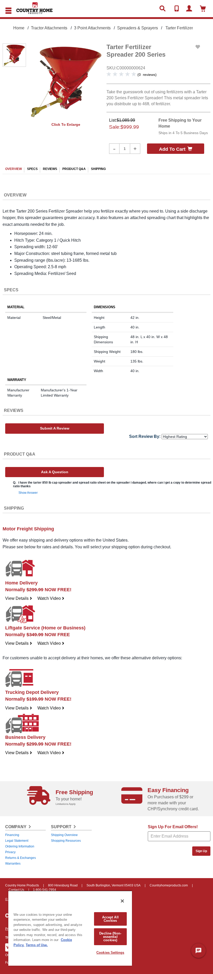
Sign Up (201, 851)
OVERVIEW (13, 169)
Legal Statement (16, 841)
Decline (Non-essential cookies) (110, 936)
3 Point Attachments (92, 28)
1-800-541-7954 (44, 890)
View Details (18, 598)
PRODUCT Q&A (74, 169)
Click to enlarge (65, 124)
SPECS (32, 169)
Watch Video (50, 598)
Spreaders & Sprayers (137, 28)
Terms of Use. (37, 945)
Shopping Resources (66, 841)
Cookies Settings (110, 953)
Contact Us (16, 890)
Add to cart (172, 149)
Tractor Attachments (49, 28)
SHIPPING (98, 169)
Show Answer (28, 493)
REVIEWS (50, 169)
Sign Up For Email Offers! (173, 827)
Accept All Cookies (110, 919)
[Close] (122, 901)
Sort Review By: (145, 436)
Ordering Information (19, 846)
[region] (70, 928)
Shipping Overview (64, 835)
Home (18, 28)
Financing (12, 835)
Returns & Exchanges (20, 858)
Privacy (10, 852)
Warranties (13, 863)
